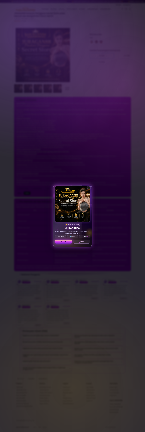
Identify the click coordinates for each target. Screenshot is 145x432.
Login (82, 241)
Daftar (63, 241)
